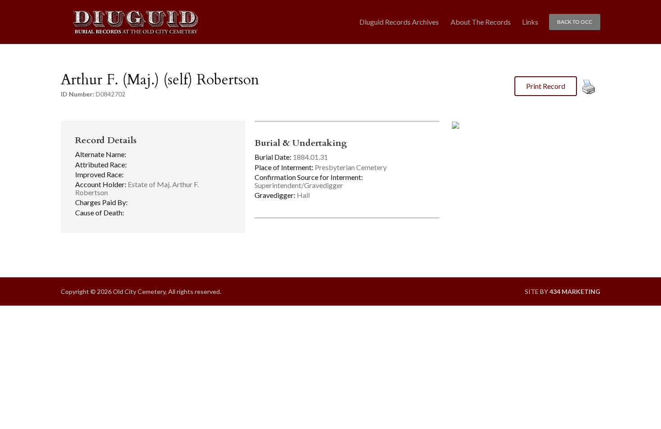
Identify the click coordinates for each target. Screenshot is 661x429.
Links (530, 22)
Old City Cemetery (135, 22)
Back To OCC (574, 21)
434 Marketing (574, 291)
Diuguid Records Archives (399, 22)
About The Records (481, 22)
